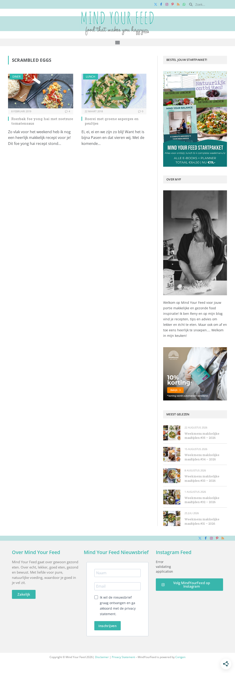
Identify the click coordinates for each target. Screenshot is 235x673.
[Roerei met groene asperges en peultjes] (114, 91)
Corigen (180, 657)
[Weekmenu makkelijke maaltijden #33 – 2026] (171, 475)
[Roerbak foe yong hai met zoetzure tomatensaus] (40, 91)
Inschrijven (107, 626)
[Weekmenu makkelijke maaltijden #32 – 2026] (171, 497)
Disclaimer (102, 657)
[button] (117, 42)
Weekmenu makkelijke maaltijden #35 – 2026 (202, 435)
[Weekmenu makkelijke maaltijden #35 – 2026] (171, 432)
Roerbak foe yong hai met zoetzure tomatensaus (42, 121)
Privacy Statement (123, 657)
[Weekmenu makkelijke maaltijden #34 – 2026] (171, 454)
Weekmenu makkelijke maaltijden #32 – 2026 (202, 500)
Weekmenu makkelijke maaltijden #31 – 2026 (202, 521)
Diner (16, 77)
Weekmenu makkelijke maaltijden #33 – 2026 (202, 478)
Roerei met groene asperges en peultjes (112, 121)
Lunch (90, 77)
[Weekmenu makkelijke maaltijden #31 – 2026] (171, 518)
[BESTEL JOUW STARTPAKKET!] (195, 119)
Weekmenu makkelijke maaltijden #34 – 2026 (202, 457)
